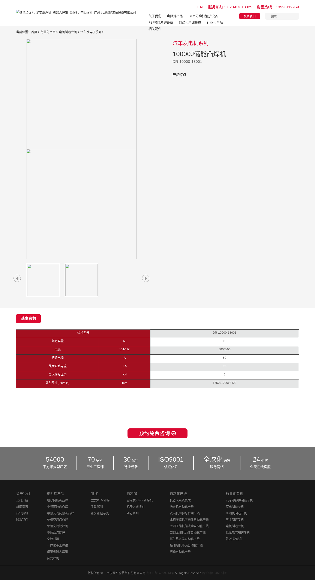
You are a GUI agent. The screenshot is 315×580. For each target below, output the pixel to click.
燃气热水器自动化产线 (185, 539)
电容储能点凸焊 (57, 500)
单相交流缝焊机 (57, 526)
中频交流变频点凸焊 (60, 513)
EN (200, 7)
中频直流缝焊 (56, 532)
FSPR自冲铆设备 (160, 22)
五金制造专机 (235, 519)
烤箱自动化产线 (180, 551)
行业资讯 (22, 513)
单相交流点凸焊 (57, 519)
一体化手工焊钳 (57, 545)
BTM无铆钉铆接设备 (203, 16)
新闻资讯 (22, 506)
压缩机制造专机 (236, 513)
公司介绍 (22, 500)
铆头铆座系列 (100, 513)
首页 (34, 32)
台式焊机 (53, 558)
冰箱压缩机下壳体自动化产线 (189, 519)
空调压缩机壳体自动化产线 (188, 532)
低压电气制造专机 (238, 532)
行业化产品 (215, 22)
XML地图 (221, 573)
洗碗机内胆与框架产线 (185, 513)
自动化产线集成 (190, 22)
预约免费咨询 (155, 433)
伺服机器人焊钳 (57, 551)
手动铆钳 (97, 506)
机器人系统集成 (180, 500)
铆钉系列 (133, 513)
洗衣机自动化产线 (182, 506)
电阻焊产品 (175, 16)
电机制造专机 (68, 32)
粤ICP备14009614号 (160, 573)
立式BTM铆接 (100, 500)
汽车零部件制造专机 (239, 500)
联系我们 (250, 16)
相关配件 (154, 29)
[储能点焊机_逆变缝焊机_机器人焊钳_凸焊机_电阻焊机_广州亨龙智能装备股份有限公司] (76, 15)
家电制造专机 (235, 506)
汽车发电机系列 (90, 32)
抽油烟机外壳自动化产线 (186, 545)
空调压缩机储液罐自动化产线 (189, 526)
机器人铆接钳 (136, 506)
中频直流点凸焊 (57, 506)
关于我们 (154, 16)
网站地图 (208, 573)
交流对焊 (53, 539)
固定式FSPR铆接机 (140, 500)
